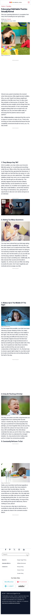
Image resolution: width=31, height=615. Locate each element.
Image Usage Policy (21, 560)
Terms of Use (20, 570)
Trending (8, 6)
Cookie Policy (20, 573)
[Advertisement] (15, 78)
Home (3, 6)
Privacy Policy (20, 566)
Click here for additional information (11, 603)
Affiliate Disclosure (21, 563)
